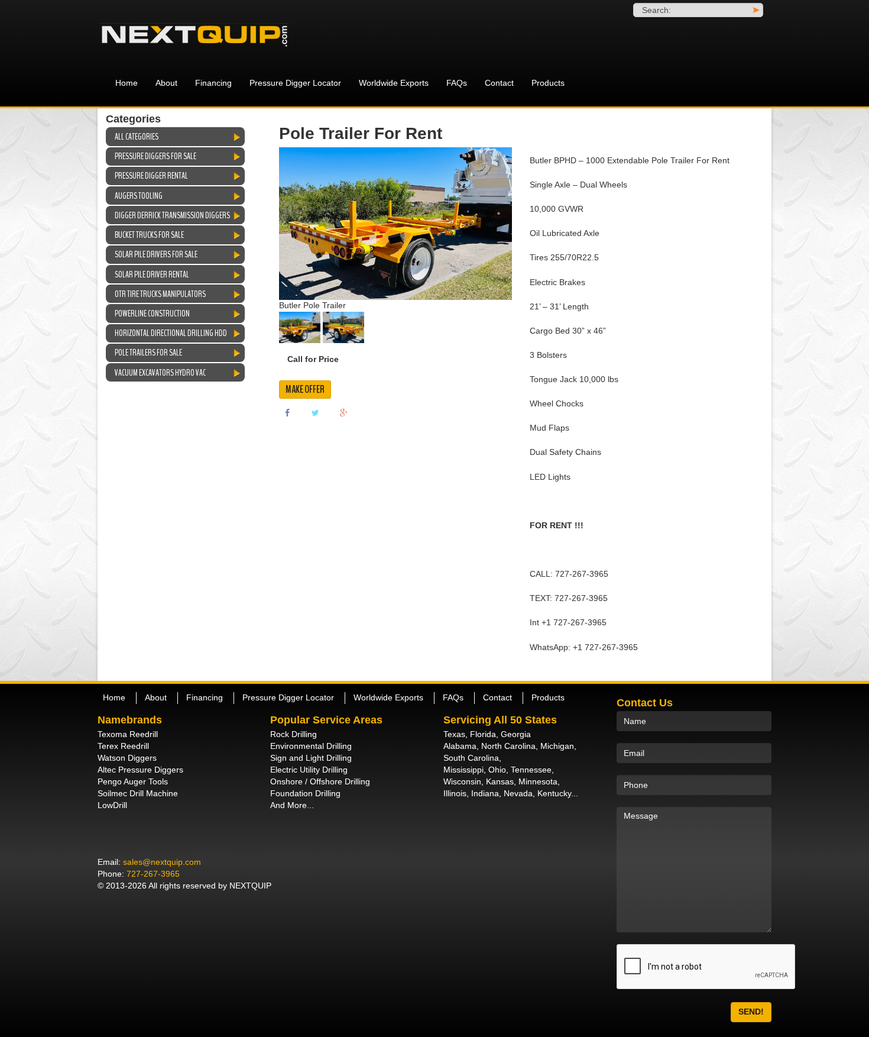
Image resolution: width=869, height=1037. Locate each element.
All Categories (136, 137)
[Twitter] (315, 412)
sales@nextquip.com (162, 862)
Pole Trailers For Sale (148, 352)
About (166, 83)
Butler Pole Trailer (312, 305)
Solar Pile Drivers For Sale (156, 254)
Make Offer (305, 389)
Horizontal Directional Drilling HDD (171, 333)
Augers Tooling (139, 196)
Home (126, 83)
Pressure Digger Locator (295, 83)
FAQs (456, 83)
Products (548, 83)
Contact (499, 83)
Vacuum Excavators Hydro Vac (160, 373)
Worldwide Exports (394, 83)
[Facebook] (287, 412)
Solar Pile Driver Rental (152, 274)
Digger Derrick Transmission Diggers (172, 215)
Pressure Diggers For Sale (155, 156)
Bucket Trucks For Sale (149, 235)
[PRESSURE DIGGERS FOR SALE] (204, 35)
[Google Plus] (344, 412)
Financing (213, 83)
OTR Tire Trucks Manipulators (160, 294)
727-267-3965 (153, 873)
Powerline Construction (152, 313)
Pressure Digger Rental (151, 176)
